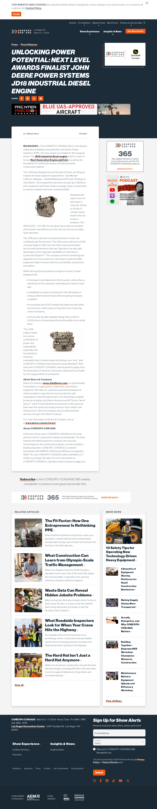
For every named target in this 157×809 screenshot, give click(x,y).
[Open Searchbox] (144, 22)
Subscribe (27, 479)
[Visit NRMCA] (66, 797)
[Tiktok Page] (113, 780)
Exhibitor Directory (21, 749)
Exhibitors (17, 768)
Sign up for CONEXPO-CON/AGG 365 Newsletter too (116, 751)
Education (17, 754)
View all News (114, 700)
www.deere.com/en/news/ (40, 423)
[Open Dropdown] (84, 25)
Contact (47, 768)
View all (19, 685)
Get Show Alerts (135, 31)
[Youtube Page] (120, 780)
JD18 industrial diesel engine (51, 156)
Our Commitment (61, 768)
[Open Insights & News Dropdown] (112, 34)
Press (15, 44)
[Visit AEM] (33, 797)
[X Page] (127, 780)
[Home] (21, 31)
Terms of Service (110, 762)
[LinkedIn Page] (107, 780)
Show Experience (26, 744)
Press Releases (29, 44)
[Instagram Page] (94, 780)
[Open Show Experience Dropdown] (89, 34)
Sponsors (28, 768)
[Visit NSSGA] (79, 797)
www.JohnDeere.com (55, 383)
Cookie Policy (33, 8)
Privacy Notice (77, 768)
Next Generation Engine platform (49, 159)
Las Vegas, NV (39, 30)
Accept (16, 14)
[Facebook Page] (101, 780)
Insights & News (62, 744)
